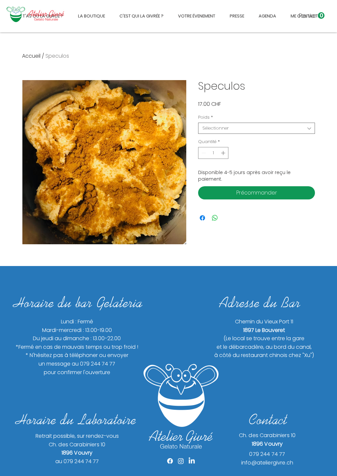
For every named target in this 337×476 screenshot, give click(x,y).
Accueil (31, 56)
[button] (311, 15)
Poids (205, 117)
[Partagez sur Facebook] (202, 218)
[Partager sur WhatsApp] (215, 218)
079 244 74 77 (267, 454)
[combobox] (256, 128)
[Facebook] (170, 461)
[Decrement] (203, 153)
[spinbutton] (213, 153)
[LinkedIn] (191, 461)
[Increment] (224, 153)
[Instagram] (181, 461)
